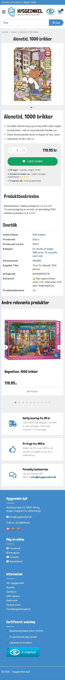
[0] (60, 12)
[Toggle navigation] (3, 12)
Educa (14, 32)
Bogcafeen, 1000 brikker (21, 372)
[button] (15, 402)
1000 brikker (39, 234)
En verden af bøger (42, 248)
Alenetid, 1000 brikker (29, 32)
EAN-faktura (13, 596)
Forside (5, 32)
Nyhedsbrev (16, 561)
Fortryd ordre (13, 604)
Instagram (14, 552)
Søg (57, 22)
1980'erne (37, 252)
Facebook (14, 548)
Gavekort (11, 591)
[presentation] (5, 347)
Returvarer (12, 600)
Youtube (14, 556)
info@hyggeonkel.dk (43, 477)
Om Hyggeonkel (15, 583)
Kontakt (10, 587)
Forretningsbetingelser (18, 609)
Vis (34, 290)
